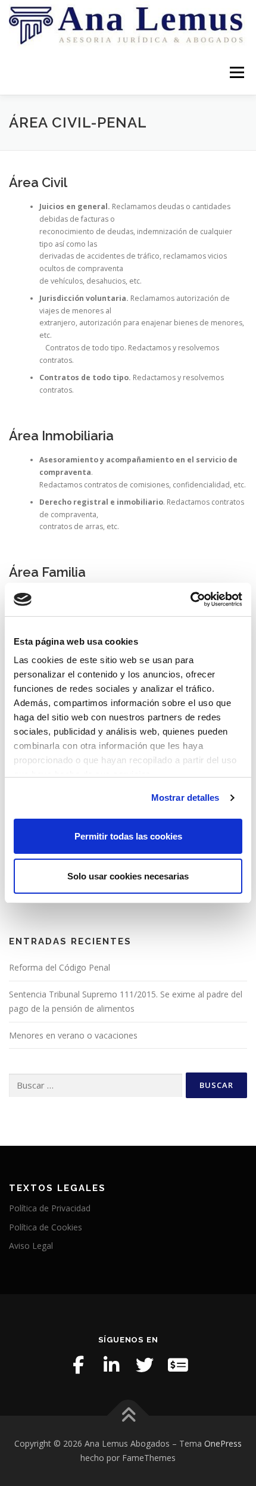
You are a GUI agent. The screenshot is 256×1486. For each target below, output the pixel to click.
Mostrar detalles (185, 797)
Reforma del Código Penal (59, 967)
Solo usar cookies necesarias (128, 876)
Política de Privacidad (49, 1208)
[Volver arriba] (128, 1416)
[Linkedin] (111, 1365)
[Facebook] (78, 1365)
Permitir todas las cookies (128, 836)
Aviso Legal (31, 1245)
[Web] (178, 1365)
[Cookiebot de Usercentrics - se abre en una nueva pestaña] (190, 599)
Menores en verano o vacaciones (73, 1035)
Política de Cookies (45, 1227)
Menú (236, 72)
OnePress (223, 1443)
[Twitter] (145, 1365)
